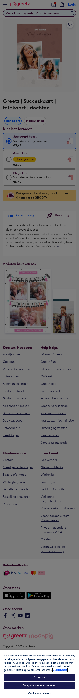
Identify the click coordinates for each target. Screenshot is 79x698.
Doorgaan (39, 677)
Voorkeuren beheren (39, 693)
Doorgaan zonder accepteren (39, 685)
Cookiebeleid (60, 670)
